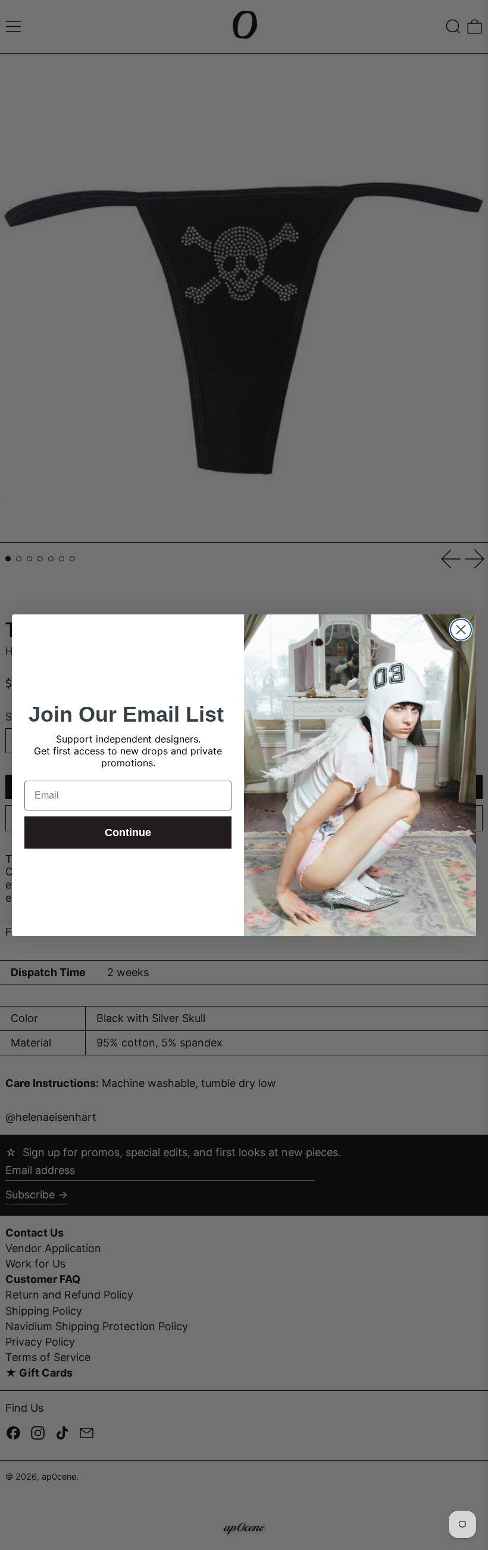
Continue (128, 832)
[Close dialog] (461, 629)
